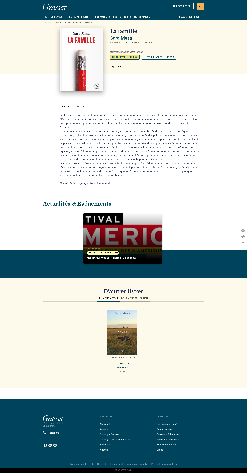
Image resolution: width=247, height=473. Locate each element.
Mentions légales (79, 464)
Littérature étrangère (72, 23)
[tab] (46, 17)
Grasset (57, 23)
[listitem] (45, 445)
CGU (93, 464)
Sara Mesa (121, 38)
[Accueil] (55, 7)
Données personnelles (137, 464)
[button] (182, 6)
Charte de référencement (110, 464)
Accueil (48, 23)
